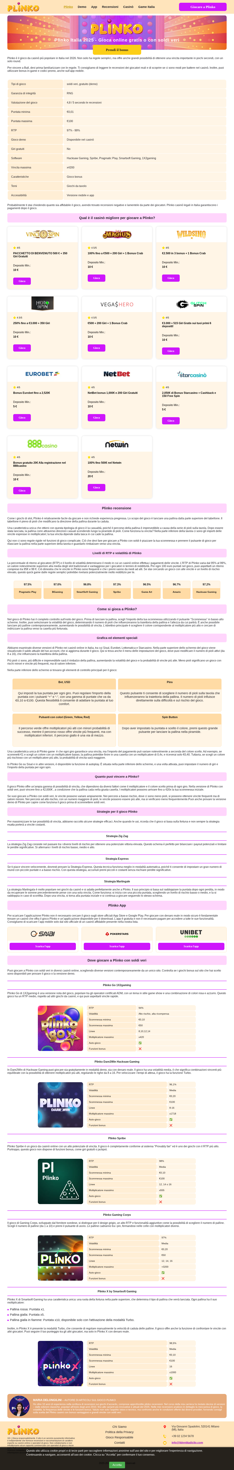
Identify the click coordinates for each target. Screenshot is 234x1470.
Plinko (68, 7)
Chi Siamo (119, 1426)
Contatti (119, 1442)
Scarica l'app (42, 946)
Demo (82, 7)
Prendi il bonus (117, 50)
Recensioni (110, 7)
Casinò (128, 7)
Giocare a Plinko (202, 7)
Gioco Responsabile (119, 1437)
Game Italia (146, 7)
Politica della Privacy (119, 1432)
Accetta (117, 1464)
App (94, 7)
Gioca (22, 281)
